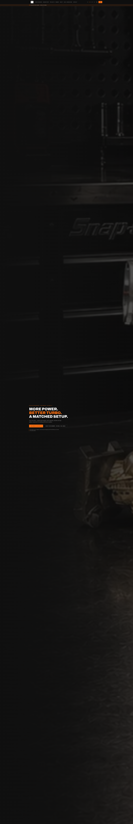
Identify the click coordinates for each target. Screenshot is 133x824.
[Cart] (97, 2)
